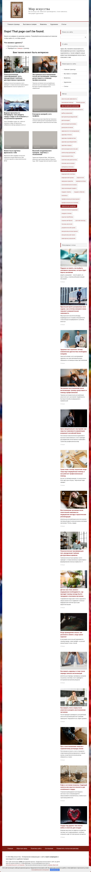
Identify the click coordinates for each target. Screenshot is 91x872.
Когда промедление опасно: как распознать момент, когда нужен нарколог (71, 635)
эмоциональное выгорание (70, 231)
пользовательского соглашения (15, 865)
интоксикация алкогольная (70, 149)
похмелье (64, 195)
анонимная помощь (67, 102)
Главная (10, 848)
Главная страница (14, 24)
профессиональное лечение (70, 202)
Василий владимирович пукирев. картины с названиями (42, 152)
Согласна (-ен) (55, 869)
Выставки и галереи (29, 24)
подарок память (66, 192)
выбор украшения (67, 113)
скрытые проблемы (67, 217)
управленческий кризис (68, 227)
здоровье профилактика (69, 138)
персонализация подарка (69, 188)
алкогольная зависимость (69, 99)
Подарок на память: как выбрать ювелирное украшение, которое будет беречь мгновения (73, 270)
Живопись (43, 24)
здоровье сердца (67, 145)
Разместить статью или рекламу (68, 848)
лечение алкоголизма (68, 163)
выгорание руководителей (69, 117)
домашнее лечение (67, 127)
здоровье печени (67, 134)
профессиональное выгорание (71, 199)
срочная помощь (80, 220)
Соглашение (49, 848)
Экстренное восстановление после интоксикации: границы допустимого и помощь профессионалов (44, 77)
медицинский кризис (68, 177)
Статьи (63, 24)
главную (20, 48)
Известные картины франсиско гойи (12, 152)
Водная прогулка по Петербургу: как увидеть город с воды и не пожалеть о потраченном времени (16, 115)
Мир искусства (39, 9)
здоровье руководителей (69, 142)
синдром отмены (67, 213)
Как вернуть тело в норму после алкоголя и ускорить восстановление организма (73, 710)
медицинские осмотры (68, 174)
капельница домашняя (68, 152)
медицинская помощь (69, 170)
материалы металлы (68, 167)
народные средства (67, 181)
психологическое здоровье (70, 210)
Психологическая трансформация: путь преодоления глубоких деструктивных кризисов (14, 77)
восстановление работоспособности (72, 109)
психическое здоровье (69, 206)
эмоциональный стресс (68, 235)
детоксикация (66, 120)
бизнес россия (80, 102)
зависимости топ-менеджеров (70, 131)
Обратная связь (22, 848)
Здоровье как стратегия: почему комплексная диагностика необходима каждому (73, 352)
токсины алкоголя (67, 224)
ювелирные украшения (68, 238)
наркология (80, 177)
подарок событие (79, 192)
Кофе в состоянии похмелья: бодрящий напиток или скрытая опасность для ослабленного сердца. (73, 787)
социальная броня (67, 220)
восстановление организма (70, 106)
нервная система (81, 181)
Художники (54, 24)
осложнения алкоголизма (69, 184)
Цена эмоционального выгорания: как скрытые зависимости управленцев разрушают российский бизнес (73, 431)
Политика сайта (36, 848)
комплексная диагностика (69, 159)
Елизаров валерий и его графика (42, 115)
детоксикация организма (69, 124)
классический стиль (67, 156)
